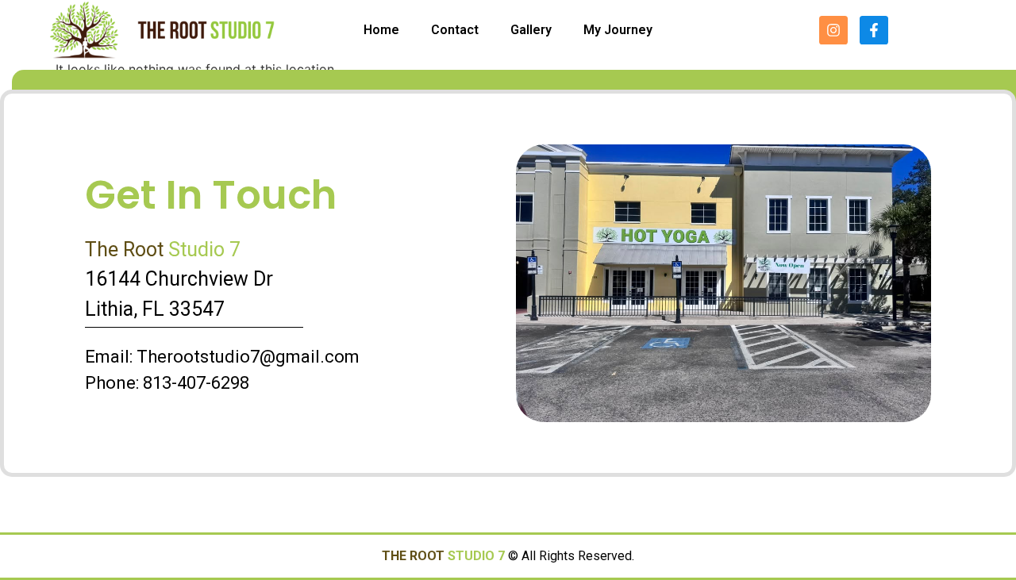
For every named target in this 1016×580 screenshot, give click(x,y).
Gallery (531, 29)
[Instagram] (833, 30)
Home (381, 29)
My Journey (617, 29)
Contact (455, 29)
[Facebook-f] (874, 30)
